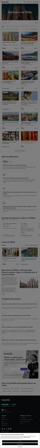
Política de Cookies (26, 437)
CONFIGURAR (20, 446)
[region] (20, 440)
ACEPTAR (20, 441)
